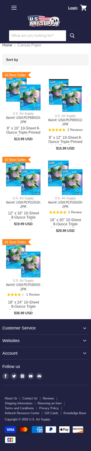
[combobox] (37, 35)
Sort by (12, 60)
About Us (11, 398)
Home (7, 45)
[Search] (72, 35)
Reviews (48, 398)
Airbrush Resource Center (22, 413)
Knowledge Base (74, 413)
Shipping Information (18, 403)
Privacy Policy (49, 408)
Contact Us (30, 398)
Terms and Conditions (19, 408)
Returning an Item (50, 403)
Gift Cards (51, 413)
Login (72, 8)
